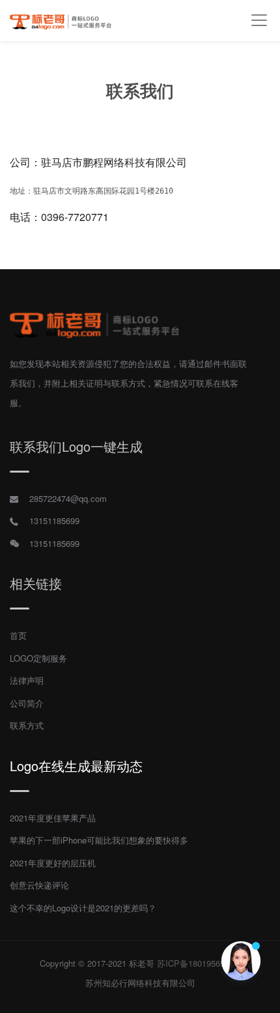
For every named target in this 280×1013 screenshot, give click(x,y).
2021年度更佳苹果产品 (53, 818)
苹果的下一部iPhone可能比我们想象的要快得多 (99, 840)
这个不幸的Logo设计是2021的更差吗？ (83, 908)
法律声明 (27, 680)
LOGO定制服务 (38, 658)
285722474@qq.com (68, 498)
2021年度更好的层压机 (53, 863)
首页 (18, 635)
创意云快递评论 (39, 885)
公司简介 (27, 703)
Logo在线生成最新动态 (76, 765)
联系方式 (27, 725)
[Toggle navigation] (258, 20)
